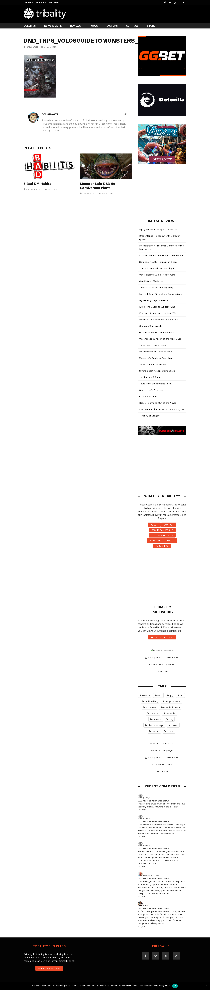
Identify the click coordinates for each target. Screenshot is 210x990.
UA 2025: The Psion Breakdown (153, 800)
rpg (171, 695)
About (28, 3)
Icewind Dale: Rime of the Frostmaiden (160, 294)
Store (151, 25)
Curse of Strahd (148, 396)
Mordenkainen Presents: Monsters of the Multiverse (161, 247)
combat (170, 731)
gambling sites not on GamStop (162, 657)
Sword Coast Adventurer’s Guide (157, 370)
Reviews (75, 25)
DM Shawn (32, 47)
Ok (175, 985)
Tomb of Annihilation (150, 377)
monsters (156, 719)
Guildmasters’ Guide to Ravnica (156, 332)
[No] (206, 985)
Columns (30, 25)
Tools (93, 25)
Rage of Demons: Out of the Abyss (157, 403)
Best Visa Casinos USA (162, 743)
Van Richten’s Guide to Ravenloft (157, 274)
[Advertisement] (134, 13)
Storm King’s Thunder (151, 390)
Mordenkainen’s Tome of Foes (155, 351)
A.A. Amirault (33, 189)
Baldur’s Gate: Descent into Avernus (159, 319)
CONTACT (169, 524)
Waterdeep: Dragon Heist (153, 345)
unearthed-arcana (171, 707)
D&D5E (174, 725)
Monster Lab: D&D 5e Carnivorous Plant (97, 186)
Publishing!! (162, 545)
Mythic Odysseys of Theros (153, 300)
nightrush (162, 671)
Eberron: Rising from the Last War (158, 313)
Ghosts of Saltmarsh (150, 326)
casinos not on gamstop (162, 664)
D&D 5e (146, 695)
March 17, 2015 (51, 189)
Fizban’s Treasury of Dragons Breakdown (161, 255)
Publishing (54, 3)
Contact (40, 3)
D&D (159, 695)
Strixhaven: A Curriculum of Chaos (158, 262)
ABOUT (154, 524)
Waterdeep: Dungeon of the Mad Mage (160, 338)
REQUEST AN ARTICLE (162, 530)
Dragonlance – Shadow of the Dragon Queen (159, 238)
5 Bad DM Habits (37, 184)
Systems (112, 25)
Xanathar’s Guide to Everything (156, 358)
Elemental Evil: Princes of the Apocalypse (161, 409)
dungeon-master (173, 701)
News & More (53, 25)
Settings (132, 25)
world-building (151, 701)
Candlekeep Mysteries (151, 281)
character (154, 713)
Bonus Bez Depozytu (162, 750)
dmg (171, 719)
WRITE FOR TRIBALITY (162, 535)
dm (181, 695)
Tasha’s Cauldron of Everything (156, 287)
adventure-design (155, 725)
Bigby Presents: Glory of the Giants (158, 229)
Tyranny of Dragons (150, 415)
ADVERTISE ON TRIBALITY (162, 540)
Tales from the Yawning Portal (155, 383)
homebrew (151, 707)
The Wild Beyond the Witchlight (156, 268)
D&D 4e (155, 731)
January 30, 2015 (105, 193)
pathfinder (171, 713)
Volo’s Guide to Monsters (152, 364)
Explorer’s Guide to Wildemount (157, 306)
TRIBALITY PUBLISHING (162, 637)
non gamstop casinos (162, 764)
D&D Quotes (162, 771)
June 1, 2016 (50, 47)
